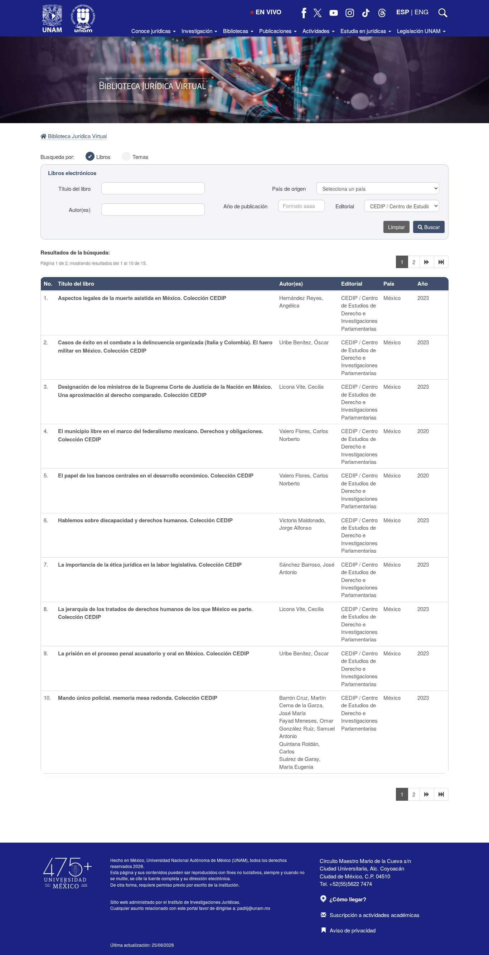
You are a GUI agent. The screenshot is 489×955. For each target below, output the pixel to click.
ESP (402, 11)
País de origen (289, 188)
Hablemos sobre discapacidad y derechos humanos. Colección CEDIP (145, 520)
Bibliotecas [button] (236, 30)
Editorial (344, 206)
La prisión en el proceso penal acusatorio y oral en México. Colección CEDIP (153, 653)
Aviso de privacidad (353, 930)
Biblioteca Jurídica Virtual (77, 136)
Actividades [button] (316, 30)
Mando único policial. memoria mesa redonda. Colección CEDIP (137, 698)
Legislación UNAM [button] (419, 30)
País (388, 283)
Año (422, 283)
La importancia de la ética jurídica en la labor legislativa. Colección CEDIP (150, 564)
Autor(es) (80, 209)
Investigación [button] (197, 30)
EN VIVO (268, 11)
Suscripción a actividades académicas (375, 914)
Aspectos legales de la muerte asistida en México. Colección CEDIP (142, 298)
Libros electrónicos (72, 173)
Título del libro (74, 188)
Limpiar (396, 227)
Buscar (431, 227)
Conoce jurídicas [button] (151, 30)
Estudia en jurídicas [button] (364, 30)
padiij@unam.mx (253, 908)
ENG (422, 11)
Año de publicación (245, 206)
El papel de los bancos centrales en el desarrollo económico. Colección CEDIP (155, 475)
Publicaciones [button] (276, 30)
